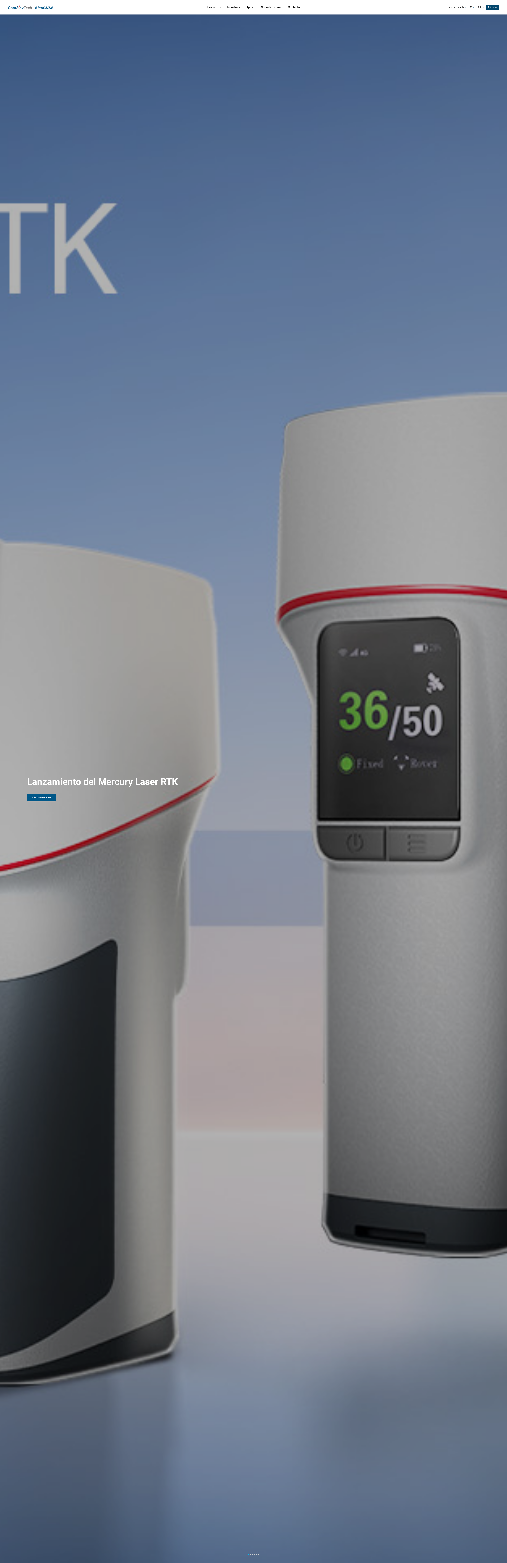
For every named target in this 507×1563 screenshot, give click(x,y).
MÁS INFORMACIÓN (41, 797)
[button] (498, 789)
